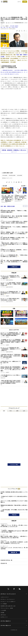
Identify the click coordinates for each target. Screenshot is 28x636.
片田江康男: (14, 26)
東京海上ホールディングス (7, 178)
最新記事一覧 (14, 552)
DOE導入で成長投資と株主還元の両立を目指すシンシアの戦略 (14, 492)
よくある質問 (3, 610)
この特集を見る (13, 266)
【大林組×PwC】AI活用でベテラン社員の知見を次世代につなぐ (14, 497)
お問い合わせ (3, 614)
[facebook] (14, 589)
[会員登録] (24, 2)
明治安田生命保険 (12, 175)
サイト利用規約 (4, 603)
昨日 (11, 410)
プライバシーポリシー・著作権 (7, 608)
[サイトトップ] (5, 2)
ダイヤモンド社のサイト (6, 621)
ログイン (19, 1)
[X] (8, 589)
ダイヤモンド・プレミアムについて (8, 599)
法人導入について (4, 617)
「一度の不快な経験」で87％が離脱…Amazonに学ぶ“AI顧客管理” (14, 510)
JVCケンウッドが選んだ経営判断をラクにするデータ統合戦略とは (14, 501)
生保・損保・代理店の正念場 (12, 27)
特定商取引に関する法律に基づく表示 (8, 606)
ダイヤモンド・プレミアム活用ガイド (8, 601)
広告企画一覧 (4, 563)
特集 (1, 27)
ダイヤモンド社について (6, 625)
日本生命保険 (4, 175)
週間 (17, 410)
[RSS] (19, 589)
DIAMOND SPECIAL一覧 (6, 560)
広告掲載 (2, 612)
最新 (4, 410)
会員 (24, 410)
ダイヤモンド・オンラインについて (8, 594)
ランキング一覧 (13, 464)
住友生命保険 (19, 175)
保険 (4, 27)
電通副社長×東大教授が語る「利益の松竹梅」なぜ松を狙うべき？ (14, 506)
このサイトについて (4, 597)
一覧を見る (14, 514)
